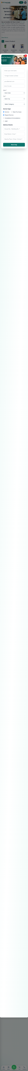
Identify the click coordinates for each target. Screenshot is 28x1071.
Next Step (14, 145)
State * (5, 90)
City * (4, 96)
